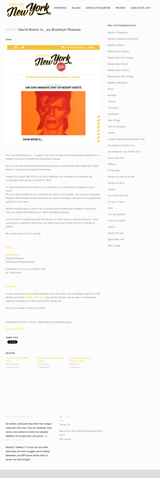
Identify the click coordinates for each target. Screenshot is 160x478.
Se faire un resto (116, 201)
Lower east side (116, 157)
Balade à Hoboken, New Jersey (123, 38)
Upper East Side (116, 233)
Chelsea (112, 101)
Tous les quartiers (117, 214)
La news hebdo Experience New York (126, 139)
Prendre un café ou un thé (121, 176)
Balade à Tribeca (116, 45)
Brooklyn (112, 95)
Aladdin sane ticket (35, 297)
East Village (114, 120)
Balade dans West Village (121, 76)
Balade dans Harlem (118, 63)
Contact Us (64, 424)
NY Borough (114, 170)
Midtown (112, 164)
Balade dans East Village (120, 57)
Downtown (113, 113)
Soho (110, 207)
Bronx (111, 88)
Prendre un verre (116, 182)
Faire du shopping (116, 126)
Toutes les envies (117, 220)
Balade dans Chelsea (118, 51)
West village (114, 245)
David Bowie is (13, 254)
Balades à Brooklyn (117, 82)
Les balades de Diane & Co (121, 145)
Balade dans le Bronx (118, 70)
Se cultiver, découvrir (118, 195)
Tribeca (111, 226)
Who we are (65, 439)
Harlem (111, 132)
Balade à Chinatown (118, 32)
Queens (111, 189)
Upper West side (116, 239)
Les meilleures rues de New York (124, 151)
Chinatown (113, 107)
